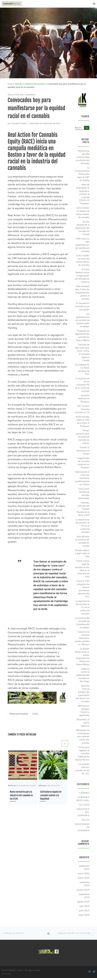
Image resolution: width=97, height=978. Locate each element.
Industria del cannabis (34, 83)
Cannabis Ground (18, 123)
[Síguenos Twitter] (94, 971)
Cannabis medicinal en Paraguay (83, 398)
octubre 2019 (82, 889)
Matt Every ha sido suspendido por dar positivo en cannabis (82, 245)
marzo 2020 (83, 877)
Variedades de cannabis (82, 827)
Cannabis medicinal (82, 799)
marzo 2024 (83, 873)
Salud (85, 819)
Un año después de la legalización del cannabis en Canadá (82, 228)
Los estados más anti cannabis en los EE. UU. (82, 769)
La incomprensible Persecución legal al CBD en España (82, 174)
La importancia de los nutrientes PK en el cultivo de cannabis (82, 384)
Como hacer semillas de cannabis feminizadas (83, 493)
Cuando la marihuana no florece (83, 450)
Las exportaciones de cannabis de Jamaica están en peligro (82, 320)
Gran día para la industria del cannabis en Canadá (82, 541)
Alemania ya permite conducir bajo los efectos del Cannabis (82, 157)
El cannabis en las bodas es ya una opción (82, 306)
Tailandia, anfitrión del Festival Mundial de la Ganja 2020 (83, 509)
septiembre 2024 (84, 867)
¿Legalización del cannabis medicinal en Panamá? (83, 463)
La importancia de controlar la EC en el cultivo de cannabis (82, 607)
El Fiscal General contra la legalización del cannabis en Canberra (82, 275)
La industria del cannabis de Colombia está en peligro (82, 622)
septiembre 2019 (84, 896)
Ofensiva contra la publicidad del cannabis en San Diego (82, 675)
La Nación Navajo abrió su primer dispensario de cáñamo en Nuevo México (82, 656)
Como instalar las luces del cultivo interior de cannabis (82, 260)
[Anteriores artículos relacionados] (58, 743)
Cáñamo (84, 792)
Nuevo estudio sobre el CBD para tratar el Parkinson (82, 421)
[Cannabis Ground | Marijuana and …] (12, 4)
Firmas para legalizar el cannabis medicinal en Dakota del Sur (82, 753)
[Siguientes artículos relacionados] (65, 743)
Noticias (18, 83)
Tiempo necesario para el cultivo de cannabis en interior (82, 437)
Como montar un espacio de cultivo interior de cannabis (82, 212)
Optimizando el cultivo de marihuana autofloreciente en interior (82, 478)
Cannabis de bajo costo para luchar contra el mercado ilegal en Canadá (82, 352)
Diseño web (6, 974)
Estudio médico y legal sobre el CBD (82, 553)
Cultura (83, 804)
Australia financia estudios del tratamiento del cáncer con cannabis (82, 693)
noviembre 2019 (84, 884)
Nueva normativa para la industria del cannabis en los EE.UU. (21, 795)
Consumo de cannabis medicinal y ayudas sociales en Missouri (82, 638)
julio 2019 (84, 906)
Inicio (10, 83)
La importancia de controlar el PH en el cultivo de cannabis (82, 526)
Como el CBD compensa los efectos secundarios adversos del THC (82, 589)
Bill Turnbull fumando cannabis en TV (82, 409)
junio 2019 (84, 910)
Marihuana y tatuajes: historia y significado (83, 710)
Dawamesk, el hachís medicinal (82, 722)
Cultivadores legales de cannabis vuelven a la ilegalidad (50, 795)
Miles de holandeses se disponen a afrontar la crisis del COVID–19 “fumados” (82, 194)
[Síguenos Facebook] (89, 971)
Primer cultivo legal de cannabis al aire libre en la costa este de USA (82, 568)
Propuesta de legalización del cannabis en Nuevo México (82, 335)
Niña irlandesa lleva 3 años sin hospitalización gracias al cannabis (82, 292)
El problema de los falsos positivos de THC (82, 369)
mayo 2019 (83, 914)
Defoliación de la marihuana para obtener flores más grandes (82, 736)
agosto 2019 (83, 901)
